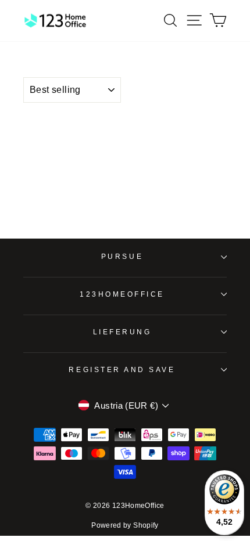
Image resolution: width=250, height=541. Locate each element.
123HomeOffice (122, 294)
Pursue (122, 256)
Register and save (122, 369)
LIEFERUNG (122, 332)
